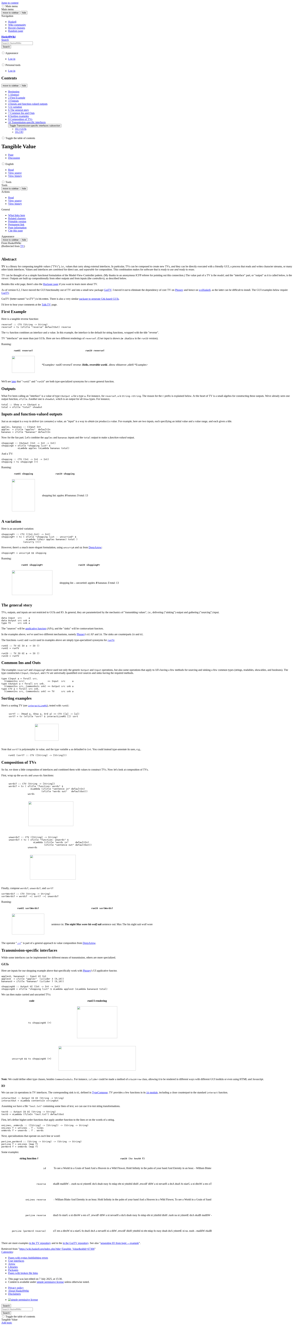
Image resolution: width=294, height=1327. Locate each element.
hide (24, 12)
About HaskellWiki (18, 1290)
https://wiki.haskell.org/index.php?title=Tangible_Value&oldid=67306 (56, 1248)
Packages (13, 1270)
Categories (7, 1251)
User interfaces (16, 1260)
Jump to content (9, 2)
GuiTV (107, 289)
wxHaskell (204, 289)
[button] (3, 6)
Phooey (179, 289)
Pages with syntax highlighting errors (28, 1257)
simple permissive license (50, 1281)
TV (22, 246)
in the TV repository (40, 1243)
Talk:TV (46, 304)
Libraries (13, 1266)
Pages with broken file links (23, 1273)
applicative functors (35, 628)
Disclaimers (14, 1293)
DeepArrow (95, 547)
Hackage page (50, 284)
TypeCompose (100, 1092)
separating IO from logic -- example (120, 1243)
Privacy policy (16, 1287)
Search (6, 46)
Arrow (11, 1263)
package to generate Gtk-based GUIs (99, 298)
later (14, 381)
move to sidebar (11, 12)
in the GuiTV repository (75, 1243)
